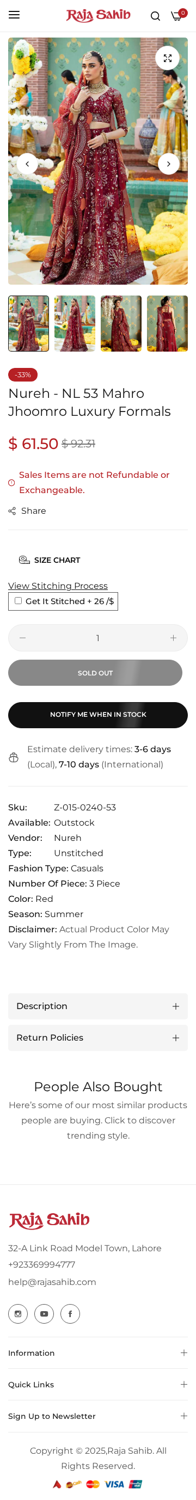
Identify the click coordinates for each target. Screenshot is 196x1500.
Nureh (68, 838)
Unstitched (78, 853)
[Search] (155, 15)
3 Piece (104, 883)
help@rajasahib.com (52, 1282)
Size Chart (57, 560)
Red (44, 899)
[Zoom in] (167, 58)
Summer (64, 914)
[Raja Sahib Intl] (98, 16)
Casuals (87, 868)
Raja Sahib (129, 1451)
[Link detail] (18, 1314)
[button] (169, 164)
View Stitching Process (58, 586)
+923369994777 (41, 1264)
